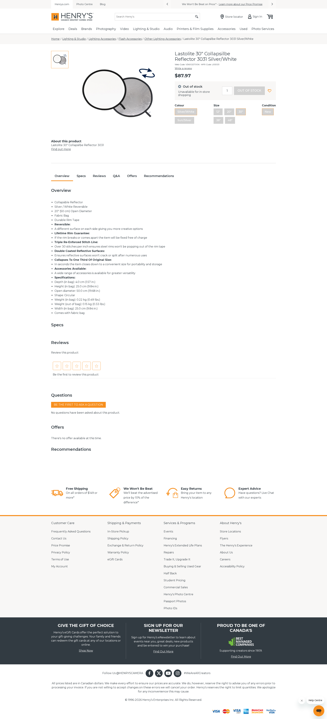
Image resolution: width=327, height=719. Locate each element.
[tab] (59, 59)
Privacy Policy (60, 552)
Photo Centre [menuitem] (84, 4)
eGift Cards (114, 559)
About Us (226, 552)
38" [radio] (218, 120)
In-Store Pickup (118, 531)
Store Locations (230, 531)
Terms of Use (60, 559)
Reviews (99, 176)
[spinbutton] (227, 90)
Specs (81, 176)
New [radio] (268, 111)
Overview (62, 176)
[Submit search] (197, 17)
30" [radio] (241, 111)
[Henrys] (72, 17)
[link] (57, 493)
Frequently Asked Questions (70, 531)
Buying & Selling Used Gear (182, 566)
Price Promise (60, 545)
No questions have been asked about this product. (85, 412)
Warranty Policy (118, 552)
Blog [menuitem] (102, 4)
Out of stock (249, 90)
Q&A (116, 176)
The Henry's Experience (236, 545)
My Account (59, 566)
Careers (225, 559)
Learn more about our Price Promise (238, 4)
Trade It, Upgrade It (177, 559)
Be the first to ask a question (78, 404)
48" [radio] (230, 120)
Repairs (169, 552)
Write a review (183, 68)
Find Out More (163, 651)
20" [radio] (229, 111)
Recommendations (159, 176)
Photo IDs (170, 608)
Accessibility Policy (232, 566)
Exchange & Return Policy (125, 545)
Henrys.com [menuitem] (62, 4)
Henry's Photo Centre (178, 594)
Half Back (170, 573)
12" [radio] (218, 111)
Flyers (224, 538)
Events (168, 531)
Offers (132, 176)
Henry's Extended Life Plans (183, 545)
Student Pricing (174, 580)
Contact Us (58, 538)
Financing (170, 538)
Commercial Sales (176, 587)
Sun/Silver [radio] (184, 120)
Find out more (61, 149)
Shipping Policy (117, 538)
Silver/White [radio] (185, 111)
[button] (167, 4)
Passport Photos (175, 601)
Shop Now (86, 650)
